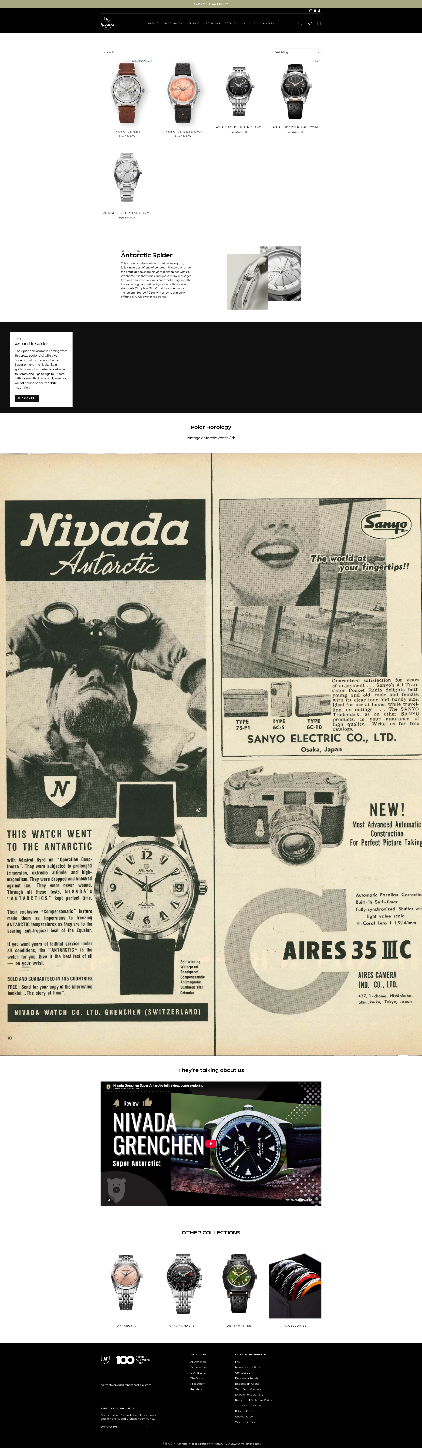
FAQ (238, 1362)
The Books (197, 1378)
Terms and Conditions (249, 1406)
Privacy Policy (244, 1411)
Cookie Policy (244, 1417)
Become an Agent (247, 1384)
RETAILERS (232, 23)
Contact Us (242, 1373)
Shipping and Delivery (249, 1395)
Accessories (198, 1367)
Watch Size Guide (246, 1422)
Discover (26, 398)
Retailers (196, 1389)
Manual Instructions (247, 1367)
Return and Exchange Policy (253, 1400)
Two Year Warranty (248, 1389)
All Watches (198, 1362)
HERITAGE (193, 23)
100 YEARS (267, 23)
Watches (154, 23)
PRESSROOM (212, 23)
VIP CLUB (250, 23)
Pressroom (197, 1384)
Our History (197, 1373)
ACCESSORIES (173, 23)
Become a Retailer (247, 1378)
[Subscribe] (148, 1427)
